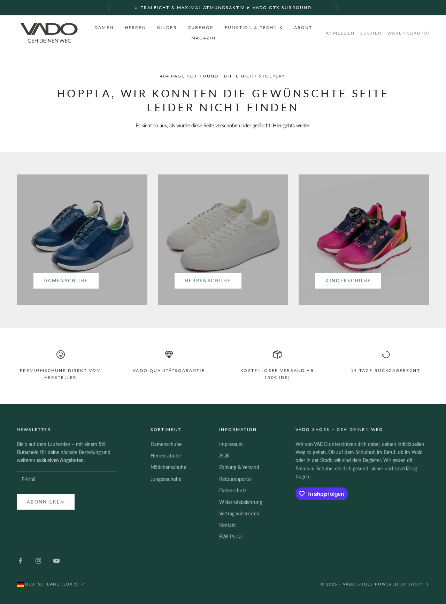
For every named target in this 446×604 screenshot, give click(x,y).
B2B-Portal (231, 536)
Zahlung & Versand (239, 467)
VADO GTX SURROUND (282, 7)
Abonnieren (45, 502)
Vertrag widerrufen (239, 513)
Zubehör (201, 27)
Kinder (167, 27)
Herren (135, 27)
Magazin (203, 37)
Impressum (231, 444)
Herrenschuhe (208, 280)
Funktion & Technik (254, 27)
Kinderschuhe (348, 280)
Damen (104, 27)
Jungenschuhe (166, 479)
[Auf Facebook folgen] (20, 560)
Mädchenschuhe (168, 467)
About (303, 27)
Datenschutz (232, 490)
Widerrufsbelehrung (240, 502)
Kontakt (227, 525)
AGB (224, 455)
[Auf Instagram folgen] (38, 560)
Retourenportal (235, 479)
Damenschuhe (66, 280)
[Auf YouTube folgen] (56, 560)
